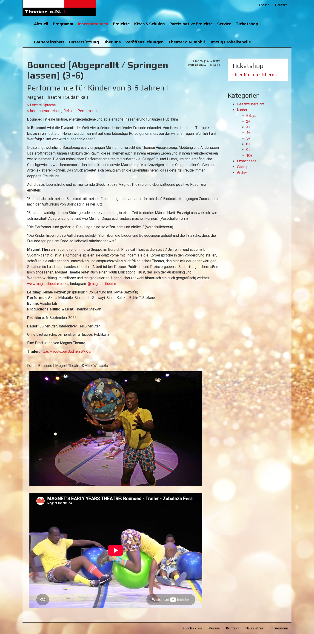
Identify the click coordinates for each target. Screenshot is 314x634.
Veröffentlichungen (144, 41)
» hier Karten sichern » (254, 74)
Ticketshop (247, 23)
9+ (248, 150)
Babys (251, 115)
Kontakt (232, 628)
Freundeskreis (191, 628)
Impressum (278, 628)
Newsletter (254, 628)
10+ (249, 155)
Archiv (242, 172)
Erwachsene (247, 161)
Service (224, 23)
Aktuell (41, 23)
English (264, 5)
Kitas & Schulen (149, 23)
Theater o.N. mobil (186, 41)
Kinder (242, 110)
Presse (214, 628)
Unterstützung (84, 41)
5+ (248, 138)
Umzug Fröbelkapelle (230, 41)
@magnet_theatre (102, 284)
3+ (248, 127)
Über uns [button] (112, 41)
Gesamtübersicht (250, 104)
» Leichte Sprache (41, 105)
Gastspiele (245, 167)
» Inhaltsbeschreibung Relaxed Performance (62, 111)
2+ (248, 121)
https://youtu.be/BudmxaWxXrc (66, 351)
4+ (248, 132)
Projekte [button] (121, 23)
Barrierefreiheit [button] (49, 41)
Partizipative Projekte (191, 23)
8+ (248, 144)
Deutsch (281, 5)
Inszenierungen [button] (93, 23)
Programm (63, 23)
